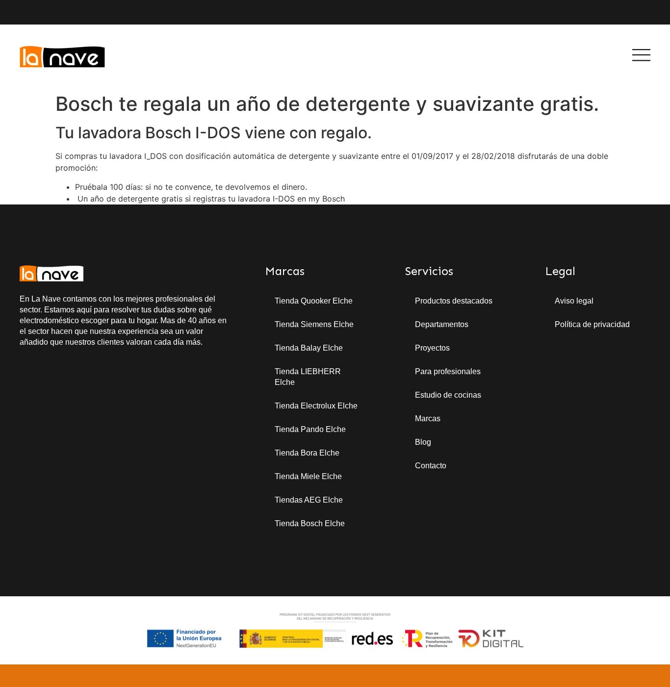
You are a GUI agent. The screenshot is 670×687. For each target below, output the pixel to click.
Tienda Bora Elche (307, 453)
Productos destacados (453, 301)
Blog (423, 442)
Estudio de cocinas (448, 395)
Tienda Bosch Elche (310, 523)
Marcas (427, 418)
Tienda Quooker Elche (314, 301)
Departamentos (441, 324)
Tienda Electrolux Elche (316, 406)
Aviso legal (574, 301)
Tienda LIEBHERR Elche (308, 376)
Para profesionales (448, 371)
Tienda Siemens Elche (314, 324)
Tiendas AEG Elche (309, 500)
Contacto (430, 465)
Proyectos (432, 348)
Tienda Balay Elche (309, 348)
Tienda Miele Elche (308, 476)
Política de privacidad (592, 324)
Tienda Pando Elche (310, 429)
